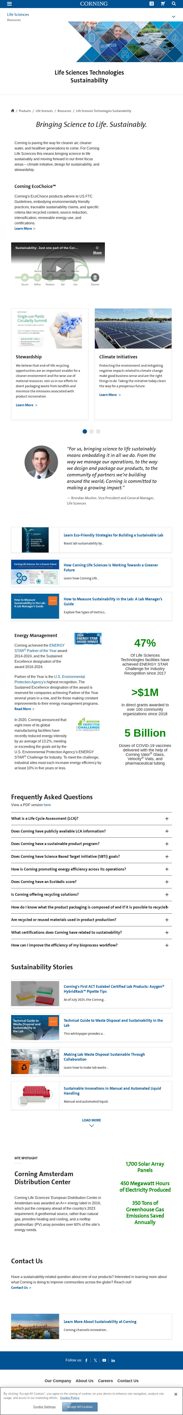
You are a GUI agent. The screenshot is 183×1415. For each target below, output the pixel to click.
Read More (23, 708)
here (47, 805)
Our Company (58, 1381)
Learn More (23, 228)
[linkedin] (113, 1360)
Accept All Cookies (80, 1407)
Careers (105, 1381)
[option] (49, 364)
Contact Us (19, 1287)
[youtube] (104, 1360)
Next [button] (166, 360)
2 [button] (91, 431)
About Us (85, 1381)
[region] (91, 1401)
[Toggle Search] (174, 4)
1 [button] (85, 431)
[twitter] (95, 1360)
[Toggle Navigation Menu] (9, 4)
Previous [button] (16, 360)
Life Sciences (18, 14)
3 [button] (98, 431)
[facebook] (86, 1360)
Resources (64, 111)
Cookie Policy (69, 1398)
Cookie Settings (44, 1407)
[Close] (176, 1394)
